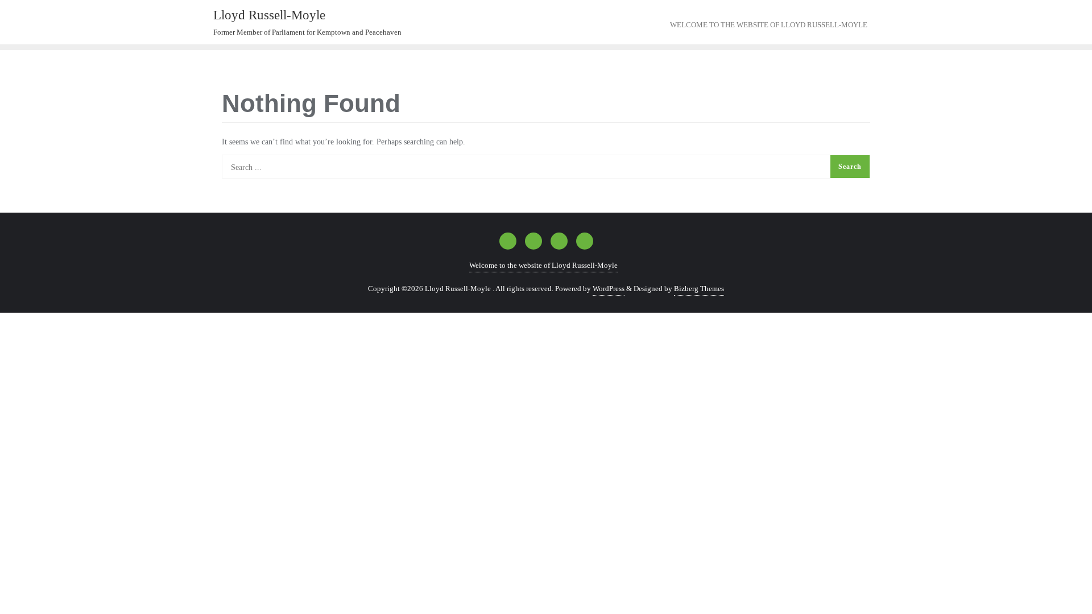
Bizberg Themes (699, 288)
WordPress (608, 288)
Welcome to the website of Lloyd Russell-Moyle (543, 265)
